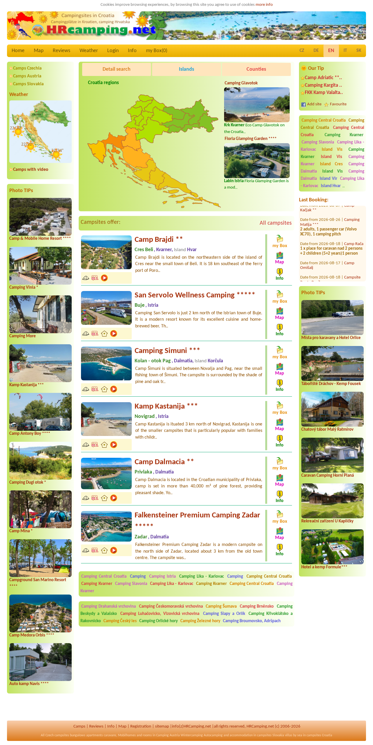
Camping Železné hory (200, 621)
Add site (314, 104)
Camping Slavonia (318, 142)
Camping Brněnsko (257, 606)
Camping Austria (168, 735)
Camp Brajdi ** (159, 240)
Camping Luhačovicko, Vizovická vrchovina (159, 614)
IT (345, 50)
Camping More (22, 336)
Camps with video (30, 169)
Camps (79, 726)
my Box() (156, 51)
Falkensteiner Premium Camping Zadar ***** (197, 521)
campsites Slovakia (270, 735)
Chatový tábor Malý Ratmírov (327, 430)
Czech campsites (57, 735)
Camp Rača (353, 233)
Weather (89, 51)
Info (132, 51)
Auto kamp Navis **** (29, 684)
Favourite (338, 104)
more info (264, 5)
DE (316, 50)
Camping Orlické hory (158, 621)
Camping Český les (120, 621)
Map (38, 51)
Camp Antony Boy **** (29, 434)
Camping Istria (162, 576)
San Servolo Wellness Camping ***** (195, 295)
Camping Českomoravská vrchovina (171, 606)
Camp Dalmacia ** (164, 462)
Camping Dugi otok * (27, 482)
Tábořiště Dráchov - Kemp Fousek (331, 384)
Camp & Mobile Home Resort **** (40, 239)
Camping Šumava (221, 606)
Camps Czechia (27, 68)
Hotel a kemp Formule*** (324, 567)
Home (18, 51)
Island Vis (332, 150)
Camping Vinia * (23, 287)
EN (331, 51)
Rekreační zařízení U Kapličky (327, 521)
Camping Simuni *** (167, 351)
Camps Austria (27, 76)
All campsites (276, 223)
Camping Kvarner (344, 135)
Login (113, 51)
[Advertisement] (193, 163)
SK (358, 50)
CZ (302, 50)
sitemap (162, 726)
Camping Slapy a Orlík (224, 614)
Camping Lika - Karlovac (201, 576)
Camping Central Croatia (324, 120)
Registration (140, 726)
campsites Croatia (319, 735)
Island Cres (331, 164)
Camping (138, 576)
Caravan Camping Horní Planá (327, 475)
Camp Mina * (21, 531)
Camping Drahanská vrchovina (108, 606)
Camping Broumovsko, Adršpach (252, 621)
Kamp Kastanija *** (26, 385)
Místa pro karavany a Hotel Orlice (331, 338)
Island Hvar (331, 186)
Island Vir (328, 179)
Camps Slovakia (28, 84)
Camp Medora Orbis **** (31, 635)
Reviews (61, 51)
